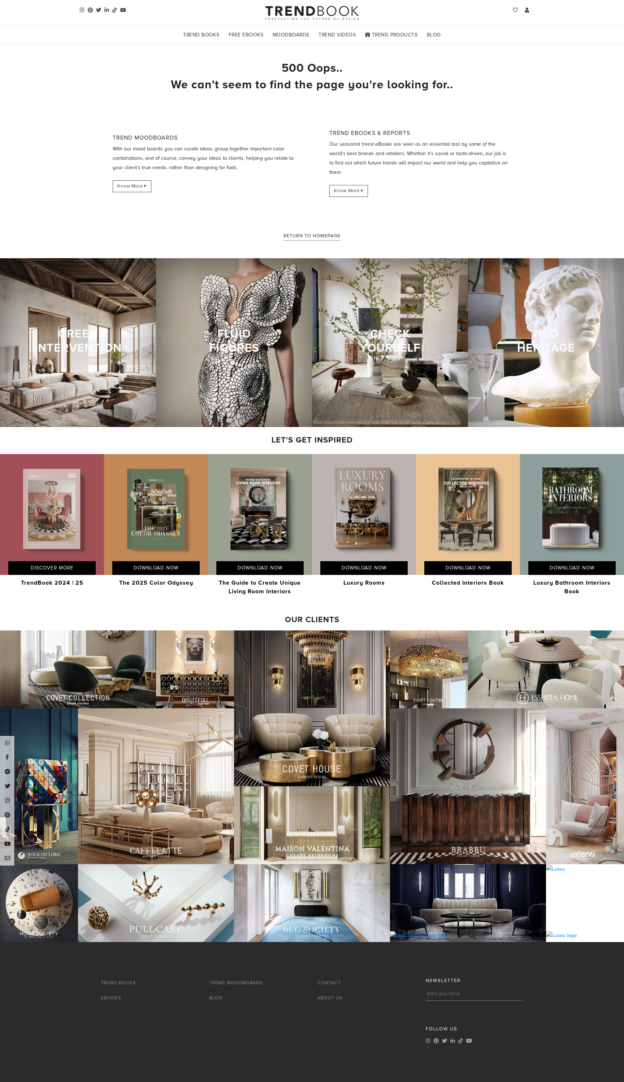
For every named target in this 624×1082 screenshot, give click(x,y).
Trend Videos (337, 35)
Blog (434, 35)
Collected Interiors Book (468, 582)
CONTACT (329, 983)
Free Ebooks (246, 35)
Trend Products (393, 35)
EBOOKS (111, 998)
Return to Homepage (312, 236)
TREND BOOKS (118, 983)
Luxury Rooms (364, 582)
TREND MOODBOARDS (236, 983)
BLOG (215, 998)
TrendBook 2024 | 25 (52, 582)
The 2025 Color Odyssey (156, 582)
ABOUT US (330, 998)
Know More (130, 186)
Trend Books (201, 35)
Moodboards (291, 35)
